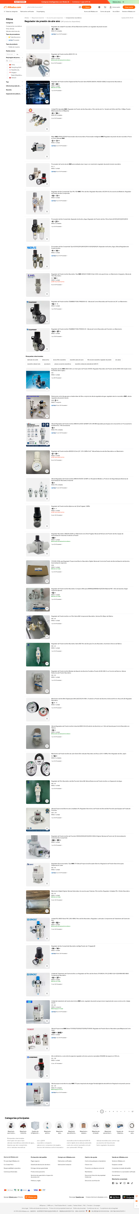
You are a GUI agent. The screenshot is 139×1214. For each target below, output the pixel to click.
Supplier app (80, 1197)
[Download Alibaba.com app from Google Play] (128, 1197)
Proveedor (63, 34)
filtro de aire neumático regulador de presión (99, 359)
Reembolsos (88, 1171)
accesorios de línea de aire (106, 1143)
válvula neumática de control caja (108, 1141)
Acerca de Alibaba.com (11, 1157)
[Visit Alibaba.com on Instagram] (124, 1183)
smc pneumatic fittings (75, 1147)
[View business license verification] (86, 1211)
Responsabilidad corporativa (12, 1168)
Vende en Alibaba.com (118, 1161)
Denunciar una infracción (92, 1180)
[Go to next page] (129, 1111)
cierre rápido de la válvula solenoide (79, 1143)
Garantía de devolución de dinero (40, 1164)
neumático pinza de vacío (76, 359)
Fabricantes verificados (65, 1161)
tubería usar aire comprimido (17, 1145)
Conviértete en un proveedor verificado (123, 1171)
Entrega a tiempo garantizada (39, 1168)
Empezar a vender (117, 1164)
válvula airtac (45, 359)
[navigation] (14, 565)
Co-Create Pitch (8, 1164)
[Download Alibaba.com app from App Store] (115, 1197)
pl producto (47, 364)
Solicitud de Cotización (64, 1164)
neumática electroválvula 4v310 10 (78, 1141)
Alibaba (27, 18)
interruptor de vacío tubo (15, 1141)
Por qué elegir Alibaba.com (11, 1161)
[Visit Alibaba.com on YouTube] (128, 1183)
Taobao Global (77, 1205)
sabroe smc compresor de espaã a (49, 1145)
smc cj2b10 (41, 1141)
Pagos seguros (35, 1161)
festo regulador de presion (106, 1145)
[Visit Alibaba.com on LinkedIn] (117, 1183)
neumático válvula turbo (33, 364)
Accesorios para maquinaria (55, 18)
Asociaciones (116, 1175)
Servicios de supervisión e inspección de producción (42, 1176)
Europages (97, 1205)
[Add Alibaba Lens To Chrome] (31, 1197)
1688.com (50, 1205)
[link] (136, 1196)
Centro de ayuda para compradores (95, 1161)
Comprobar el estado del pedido (121, 1168)
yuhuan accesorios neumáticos (62, 364)
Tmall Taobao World (60, 1205)
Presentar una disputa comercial (94, 1168)
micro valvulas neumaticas (16, 1147)
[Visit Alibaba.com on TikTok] (132, 1183)
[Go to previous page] (97, 1111)
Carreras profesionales (10, 1171)
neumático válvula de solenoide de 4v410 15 (86, 364)
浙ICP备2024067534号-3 (117, 1211)
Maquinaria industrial (38, 18)
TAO (84, 1205)
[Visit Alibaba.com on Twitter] (121, 1183)
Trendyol (89, 1205)
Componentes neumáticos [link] (74, 18)
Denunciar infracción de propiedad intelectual (95, 1176)
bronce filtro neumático (59, 359)
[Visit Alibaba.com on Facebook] (113, 1183)
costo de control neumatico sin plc (79, 1145)
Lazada (70, 1205)
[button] (80, 7)
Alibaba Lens (13, 1197)
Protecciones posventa (38, 1171)
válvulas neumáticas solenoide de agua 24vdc (21, 1143)
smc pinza (118, 359)
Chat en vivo (88, 1164)
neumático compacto (44, 1143)
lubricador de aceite (32, 359)
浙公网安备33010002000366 (100, 1211)
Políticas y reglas (36, 1180)
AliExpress (43, 1205)
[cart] (105, 7)
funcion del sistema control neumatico (50, 1147)
